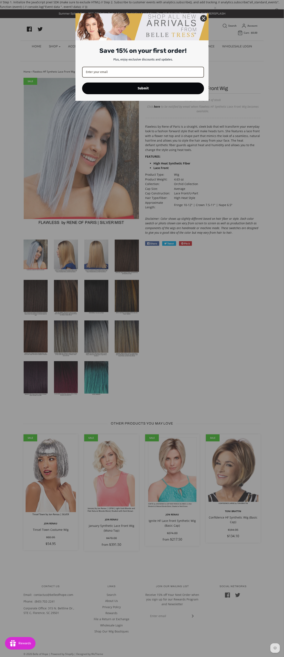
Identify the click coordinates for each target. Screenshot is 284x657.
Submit (143, 88)
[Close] (204, 18)
